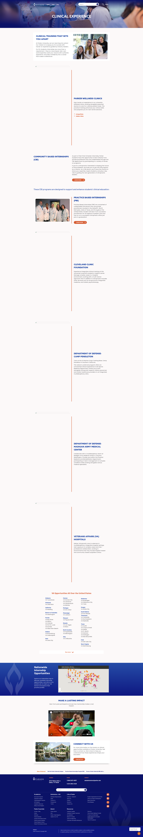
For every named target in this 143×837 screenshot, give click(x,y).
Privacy (35, 829)
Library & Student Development (94, 798)
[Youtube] (108, 806)
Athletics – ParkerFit (71, 796)
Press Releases (90, 802)
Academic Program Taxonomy (73, 813)
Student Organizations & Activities (94, 796)
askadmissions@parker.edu (92, 780)
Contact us (79, 759)
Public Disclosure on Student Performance (94, 817)
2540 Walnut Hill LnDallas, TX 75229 (54, 781)
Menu (106, 4)
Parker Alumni (54, 811)
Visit (53, 4)
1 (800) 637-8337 (72, 780)
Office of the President (39, 805)
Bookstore (69, 802)
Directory (90, 811)
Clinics (35, 813)
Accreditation (70, 815)
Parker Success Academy (39, 820)
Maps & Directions (91, 800)
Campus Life (69, 803)
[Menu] (103, 4)
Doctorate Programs (38, 796)
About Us (69, 798)
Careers (68, 800)
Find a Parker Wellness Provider (94, 813)
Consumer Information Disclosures (74, 820)
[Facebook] (108, 798)
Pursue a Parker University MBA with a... (95, 771)
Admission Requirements (56, 796)
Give (58, 4)
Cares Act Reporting (71, 818)
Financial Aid (53, 802)
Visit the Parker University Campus (55, 771)
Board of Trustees (71, 816)
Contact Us (53, 800)
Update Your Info (54, 816)
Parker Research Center (39, 822)
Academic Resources (38, 803)
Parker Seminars (37, 816)
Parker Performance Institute (40, 823)
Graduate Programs (38, 798)
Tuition (52, 803)
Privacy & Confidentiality (93, 815)
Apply (48, 4)
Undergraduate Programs (39, 800)
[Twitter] (108, 794)
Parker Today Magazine (56, 815)
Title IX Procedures (92, 819)
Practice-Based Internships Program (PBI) (74, 771)
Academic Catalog (71, 811)
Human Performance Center (40, 818)
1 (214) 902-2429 (72, 784)
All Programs (37, 802)
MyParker (36, 815)
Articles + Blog (37, 811)
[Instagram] (108, 802)
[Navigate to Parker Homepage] (39, 4)
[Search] (97, 4)
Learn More (77, 180)
